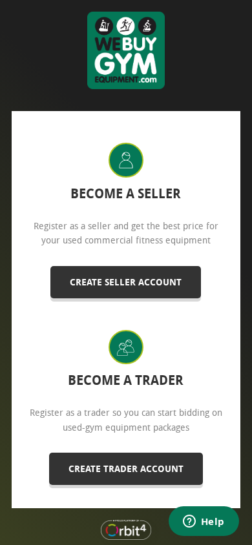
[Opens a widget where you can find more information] (203, 522)
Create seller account (126, 282)
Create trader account (126, 468)
